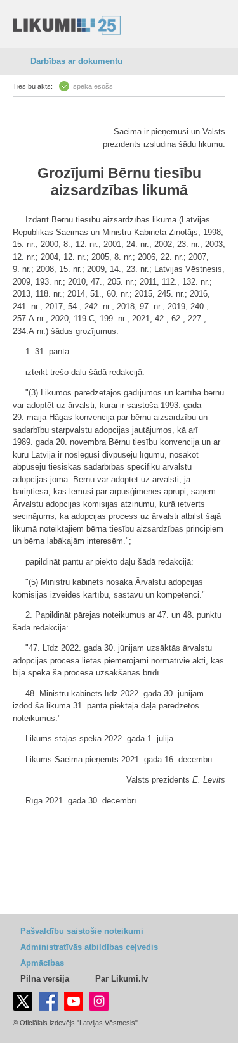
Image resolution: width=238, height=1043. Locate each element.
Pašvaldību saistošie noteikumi (81, 931)
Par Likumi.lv (121, 978)
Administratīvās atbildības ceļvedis (89, 947)
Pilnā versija (44, 978)
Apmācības (42, 963)
